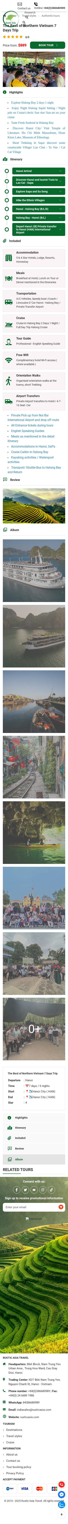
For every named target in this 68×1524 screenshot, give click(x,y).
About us (12, 1454)
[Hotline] (61, 1484)
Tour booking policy (18, 1467)
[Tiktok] (51, 1190)
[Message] (61, 1494)
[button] (27, 17)
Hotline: (39, 7)
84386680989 (31, 1402)
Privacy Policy (15, 1473)
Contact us (13, 1461)
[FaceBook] (16, 1190)
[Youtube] (34, 1190)
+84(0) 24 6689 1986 (21, 1395)
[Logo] (11, 19)
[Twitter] (25, 1190)
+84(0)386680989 (54, 7)
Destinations (14, 1430)
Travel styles (14, 1436)
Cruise (10, 1442)
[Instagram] (42, 1190)
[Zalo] (61, 1504)
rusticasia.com (29, 1417)
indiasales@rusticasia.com (34, 1409)
